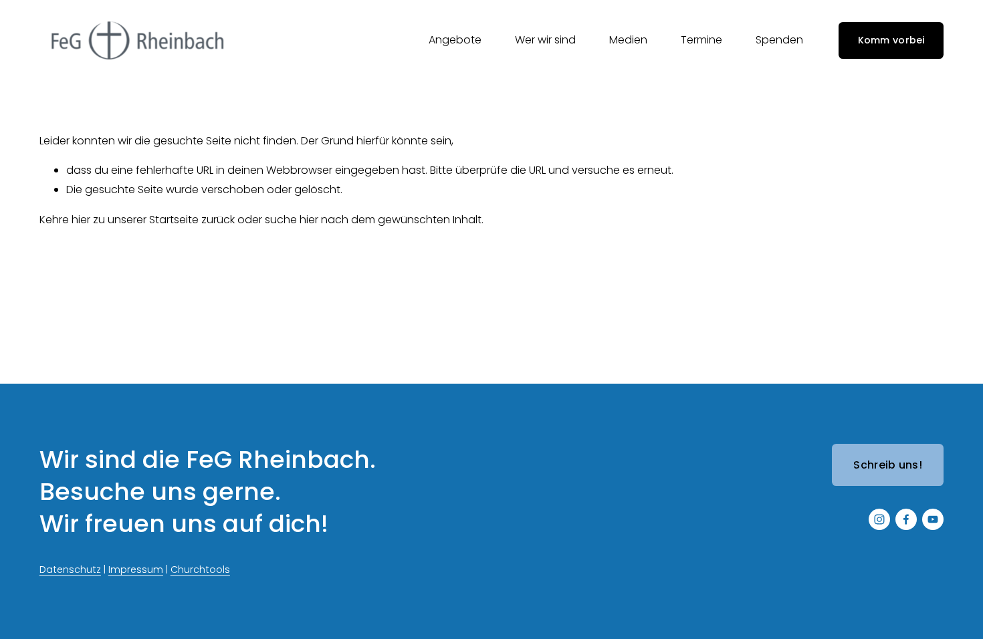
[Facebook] (906, 519)
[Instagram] (879, 519)
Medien (628, 39)
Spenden (779, 39)
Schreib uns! (887, 465)
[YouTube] (933, 519)
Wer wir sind (545, 39)
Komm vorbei (891, 40)
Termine (701, 39)
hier (81, 219)
